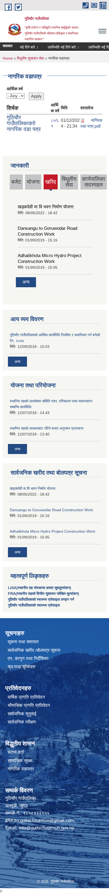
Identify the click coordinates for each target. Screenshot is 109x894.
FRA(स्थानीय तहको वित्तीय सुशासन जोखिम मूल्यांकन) (43, 593)
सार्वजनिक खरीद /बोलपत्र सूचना (34, 650)
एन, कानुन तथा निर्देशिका (28, 658)
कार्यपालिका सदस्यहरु (93, 182)
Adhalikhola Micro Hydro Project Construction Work (52, 531)
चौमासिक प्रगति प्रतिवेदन (29, 705)
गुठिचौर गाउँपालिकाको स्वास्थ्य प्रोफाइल (34, 605)
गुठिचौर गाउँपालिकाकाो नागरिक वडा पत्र (24, 123)
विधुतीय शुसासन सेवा (30, 58)
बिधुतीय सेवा (69, 182)
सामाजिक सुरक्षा (20, 760)
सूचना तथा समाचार (23, 641)
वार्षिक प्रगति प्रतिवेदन (26, 697)
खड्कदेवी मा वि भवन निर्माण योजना (46, 206)
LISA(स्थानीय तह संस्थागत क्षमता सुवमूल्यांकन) (39, 588)
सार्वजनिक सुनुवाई (22, 713)
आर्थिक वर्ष (15, 89)
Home (8, 58)
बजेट (16, 182)
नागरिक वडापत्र (21, 768)
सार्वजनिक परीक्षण (22, 722)
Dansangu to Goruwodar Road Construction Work (51, 510)
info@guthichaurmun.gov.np (46, 827)
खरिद (50, 182)
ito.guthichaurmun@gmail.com (44, 820)
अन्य (25, 282)
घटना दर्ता (16, 752)
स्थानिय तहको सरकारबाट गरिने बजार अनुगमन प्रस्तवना (46, 428)
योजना (33, 182)
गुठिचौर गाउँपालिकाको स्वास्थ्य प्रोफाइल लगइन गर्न (41, 599)
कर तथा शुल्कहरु (21, 666)
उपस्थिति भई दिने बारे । (58, 47)
